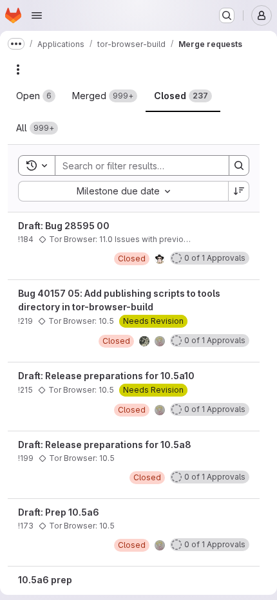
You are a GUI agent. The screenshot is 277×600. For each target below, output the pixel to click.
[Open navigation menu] (36, 15)
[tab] (36, 96)
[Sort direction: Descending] (239, 191)
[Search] (239, 165)
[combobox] (123, 191)
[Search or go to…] (226, 15)
